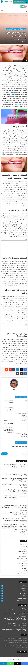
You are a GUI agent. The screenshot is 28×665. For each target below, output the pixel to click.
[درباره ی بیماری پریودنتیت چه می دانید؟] (21, 425)
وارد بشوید (14, 446)
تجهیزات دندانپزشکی (21, 558)
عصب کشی (23, 565)
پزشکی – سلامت (22, 551)
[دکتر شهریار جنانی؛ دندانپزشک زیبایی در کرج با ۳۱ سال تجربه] (22, 499)
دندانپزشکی (16, 15)
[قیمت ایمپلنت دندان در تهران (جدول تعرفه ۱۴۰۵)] (22, 468)
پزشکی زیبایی (22, 556)
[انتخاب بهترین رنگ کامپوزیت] (7, 403)
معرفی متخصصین (22, 573)
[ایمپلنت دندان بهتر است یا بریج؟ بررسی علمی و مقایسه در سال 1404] (7, 422)
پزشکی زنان (23, 553)
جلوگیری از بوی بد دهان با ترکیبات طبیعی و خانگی (16, 474)
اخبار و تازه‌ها (16, 29)
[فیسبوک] (25, 369)
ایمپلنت (24, 548)
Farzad (22, 39)
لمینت (24, 570)
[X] (21, 369)
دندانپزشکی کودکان (21, 563)
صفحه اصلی (23, 15)
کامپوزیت (24, 568)
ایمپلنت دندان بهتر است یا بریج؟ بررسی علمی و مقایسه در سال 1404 (7, 429)
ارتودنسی (11, 15)
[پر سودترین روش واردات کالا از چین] (21, 406)
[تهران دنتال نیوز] (23, 6)
